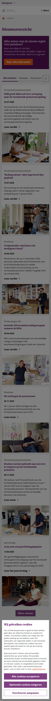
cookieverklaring (38, 669)
